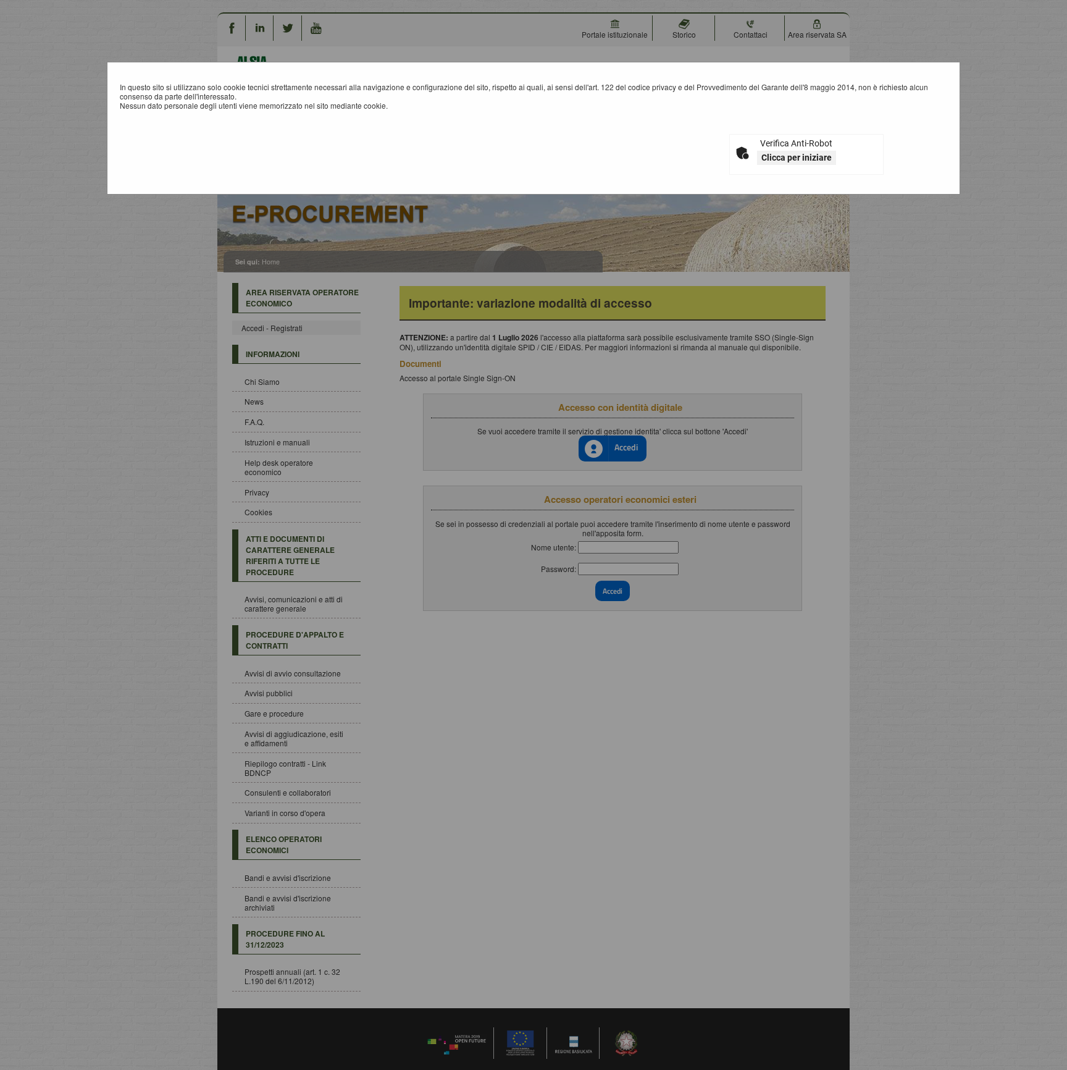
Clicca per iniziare (796, 157)
